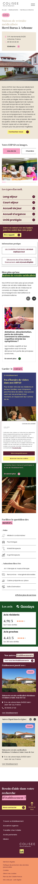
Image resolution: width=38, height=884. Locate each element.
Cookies (6, 870)
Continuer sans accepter (28, 423)
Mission (6, 839)
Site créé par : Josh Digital (12, 880)
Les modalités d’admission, (19, 250)
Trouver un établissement (13, 821)
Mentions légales (9, 862)
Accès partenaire (10, 835)
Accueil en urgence (10, 826)
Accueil (4, 10)
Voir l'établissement (10, 713)
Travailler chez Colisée (12, 830)
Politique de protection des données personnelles (16, 866)
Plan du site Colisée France (12, 877)
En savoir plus (16, 448)
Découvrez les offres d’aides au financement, (19, 260)
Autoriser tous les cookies (19, 458)
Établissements (13, 10)
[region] (19, 442)
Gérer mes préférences (19, 453)
